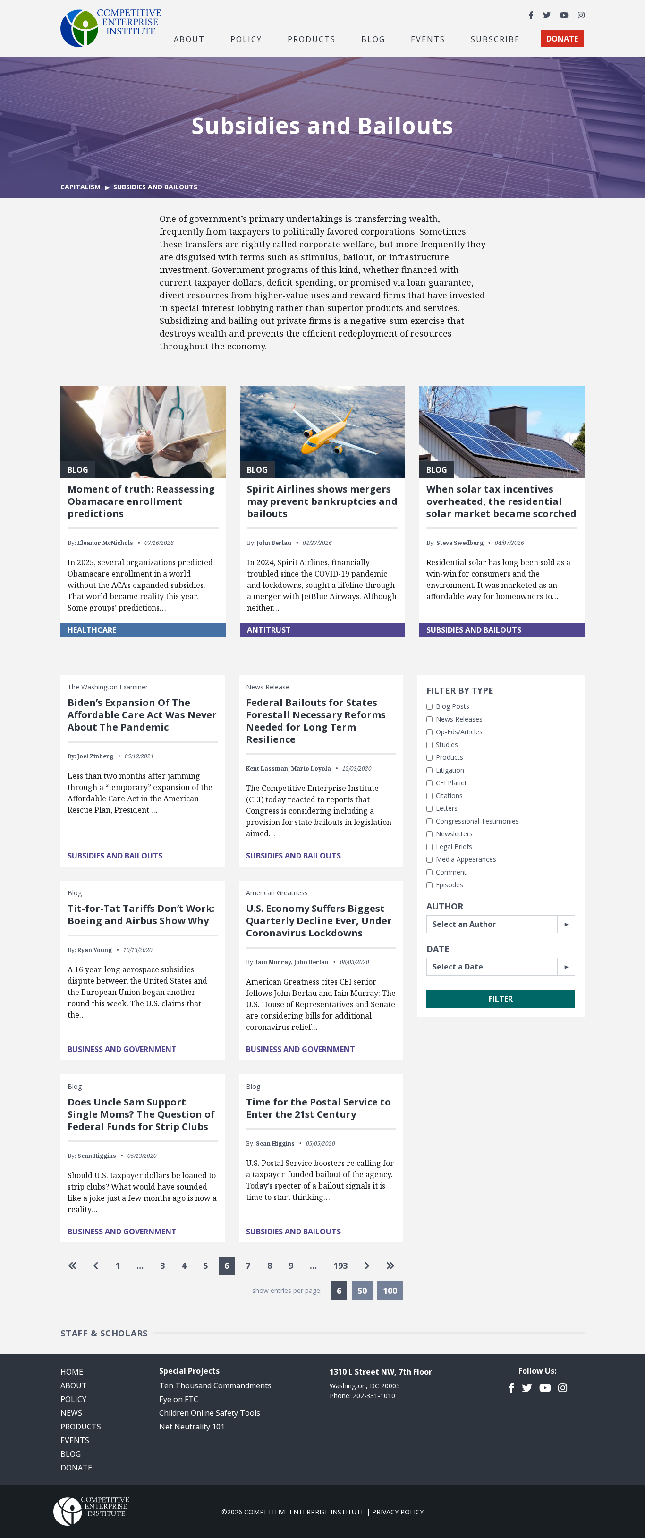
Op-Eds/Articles (459, 731)
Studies (447, 744)
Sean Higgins (96, 1156)
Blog (373, 39)
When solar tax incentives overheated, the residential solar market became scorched (501, 501)
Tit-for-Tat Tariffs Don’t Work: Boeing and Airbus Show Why (141, 914)
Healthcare (92, 630)
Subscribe (495, 39)
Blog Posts (452, 706)
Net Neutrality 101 (192, 1426)
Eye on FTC (178, 1399)
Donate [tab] (562, 39)
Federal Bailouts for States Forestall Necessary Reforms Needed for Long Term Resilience (316, 721)
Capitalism (80, 186)
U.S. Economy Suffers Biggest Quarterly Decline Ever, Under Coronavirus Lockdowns (319, 920)
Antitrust (269, 630)
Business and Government (122, 1049)
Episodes (449, 884)
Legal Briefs (454, 846)
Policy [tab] (246, 39)
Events (428, 39)
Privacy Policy (398, 1511)
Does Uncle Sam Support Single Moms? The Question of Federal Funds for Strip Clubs (141, 1114)
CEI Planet (451, 782)
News (71, 1413)
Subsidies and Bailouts (473, 630)
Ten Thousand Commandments (215, 1385)
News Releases (459, 718)
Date (438, 948)
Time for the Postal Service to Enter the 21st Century (318, 1108)
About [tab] (189, 39)
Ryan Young (94, 950)
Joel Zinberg (95, 756)
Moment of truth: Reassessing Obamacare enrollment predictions (141, 501)
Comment (451, 871)
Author (444, 906)
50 (362, 1290)
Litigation (450, 769)
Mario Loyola (311, 769)
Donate (76, 1467)
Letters (447, 808)
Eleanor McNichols (105, 543)
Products (449, 757)
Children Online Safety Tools (209, 1413)
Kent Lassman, (268, 769)
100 (390, 1290)
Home (71, 1372)
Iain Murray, (274, 962)
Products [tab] (312, 39)
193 (340, 1265)
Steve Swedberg (460, 543)
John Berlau (274, 543)
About (73, 1385)
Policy (73, 1399)
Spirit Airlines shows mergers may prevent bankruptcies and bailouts (322, 501)
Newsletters (454, 833)
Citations (449, 795)
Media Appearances (466, 859)
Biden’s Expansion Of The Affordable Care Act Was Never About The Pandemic (142, 714)
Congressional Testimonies (477, 820)
